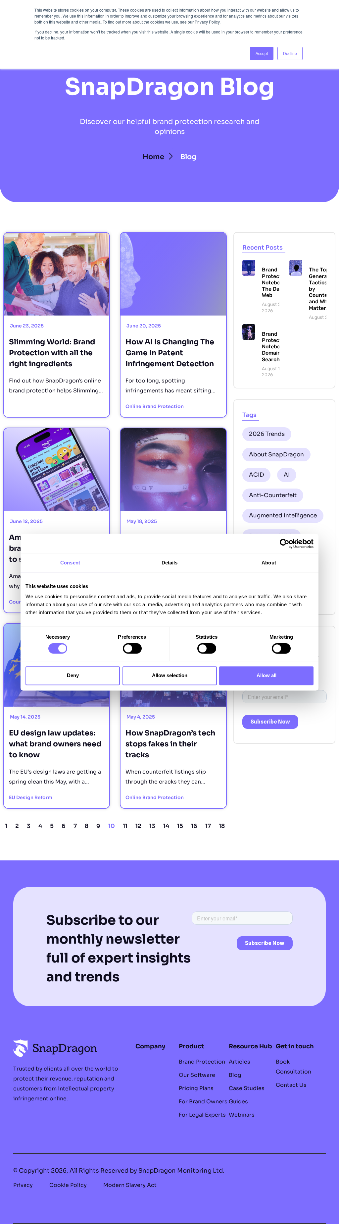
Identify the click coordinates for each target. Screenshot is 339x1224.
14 (166, 826)
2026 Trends (267, 434)
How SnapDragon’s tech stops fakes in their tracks (170, 744)
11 (125, 826)
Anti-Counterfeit (273, 495)
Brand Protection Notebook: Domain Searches (275, 347)
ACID (256, 474)
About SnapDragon (276, 454)
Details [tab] (170, 562)
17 (208, 826)
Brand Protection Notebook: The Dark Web (275, 282)
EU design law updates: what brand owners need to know (55, 744)
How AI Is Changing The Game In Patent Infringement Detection (170, 352)
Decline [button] (290, 53)
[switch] (132, 648)
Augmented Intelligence (283, 515)
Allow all (266, 675)
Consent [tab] (70, 562)
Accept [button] (262, 53)
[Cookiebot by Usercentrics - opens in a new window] (285, 544)
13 (152, 826)
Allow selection (169, 675)
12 (138, 826)
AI (287, 474)
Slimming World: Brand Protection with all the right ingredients (52, 352)
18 (222, 826)
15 (180, 826)
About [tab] (269, 562)
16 (194, 826)
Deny (73, 675)
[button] (188, 157)
